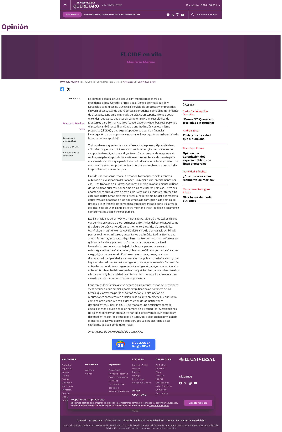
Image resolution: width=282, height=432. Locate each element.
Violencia (127, 420)
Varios (135, 411)
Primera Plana (132, 14)
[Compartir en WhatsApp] (73, 89)
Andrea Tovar (191, 130)
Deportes (66, 390)
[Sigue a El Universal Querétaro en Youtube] (184, 15)
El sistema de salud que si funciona (197, 137)
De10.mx (160, 368)
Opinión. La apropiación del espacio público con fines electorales (197, 158)
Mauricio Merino (141, 62)
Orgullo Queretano (118, 377)
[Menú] (65, 5)
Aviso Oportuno (92, 14)
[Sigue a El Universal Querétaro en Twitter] (173, 15)
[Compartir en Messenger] (77, 89)
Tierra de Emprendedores (117, 382)
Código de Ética (112, 420)
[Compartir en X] (69, 89)
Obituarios (161, 390)
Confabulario (162, 382)
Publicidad (139, 420)
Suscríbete (72, 14)
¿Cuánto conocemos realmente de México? (198, 178)
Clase (159, 372)
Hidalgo (136, 375)
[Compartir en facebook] (62, 89)
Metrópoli (67, 382)
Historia (170, 420)
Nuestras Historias (118, 374)
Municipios (67, 386)
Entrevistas (114, 370)
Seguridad (67, 368)
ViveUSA (160, 375)
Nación (65, 372)
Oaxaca (136, 368)
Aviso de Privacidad (159, 405)
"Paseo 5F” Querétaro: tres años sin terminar (198, 120)
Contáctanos (95, 420)
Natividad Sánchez (195, 171)
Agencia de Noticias (113, 14)
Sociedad (67, 365)
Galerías (89, 370)
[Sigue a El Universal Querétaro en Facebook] (169, 15)
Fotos (119, 5)
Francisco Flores (193, 148)
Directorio (82, 420)
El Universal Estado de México (141, 381)
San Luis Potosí (140, 365)
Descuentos (162, 393)
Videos (111, 5)
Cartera (65, 379)
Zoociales (114, 388)
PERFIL (82, 129)
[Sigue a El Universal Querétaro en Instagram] (178, 15)
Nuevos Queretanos (119, 391)
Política (65, 375)
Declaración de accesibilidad (190, 420)
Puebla (135, 372)
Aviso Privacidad (155, 420)
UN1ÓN (159, 379)
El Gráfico (161, 365)
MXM (104, 5)
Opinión (189, 104)
